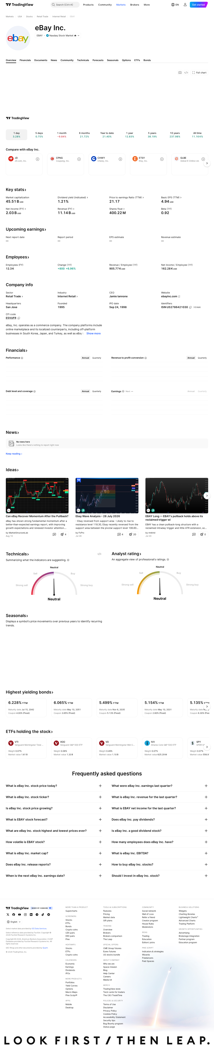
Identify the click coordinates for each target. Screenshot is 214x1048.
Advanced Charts (187, 920)
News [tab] (54, 60)
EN (177, 4)
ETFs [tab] (137, 60)
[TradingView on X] (8, 915)
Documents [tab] (40, 60)
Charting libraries (187, 914)
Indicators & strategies (152, 951)
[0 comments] (54, 534)
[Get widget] (186, 72)
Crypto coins (72, 929)
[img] (75, 35)
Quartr (45, 948)
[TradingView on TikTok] (43, 915)
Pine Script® (71, 995)
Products (88, 4)
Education (147, 939)
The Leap (107, 939)
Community (105, 4)
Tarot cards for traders (114, 992)
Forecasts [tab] (98, 60)
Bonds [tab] (147, 60)
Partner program (186, 939)
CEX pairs (70, 932)
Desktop (70, 1007)
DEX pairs (70, 936)
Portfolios (70, 982)
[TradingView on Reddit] (49, 915)
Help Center (109, 973)
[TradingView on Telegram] (37, 915)
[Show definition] (31, 197)
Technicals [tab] (83, 60)
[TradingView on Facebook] (14, 915)
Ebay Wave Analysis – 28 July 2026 (98, 516)
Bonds (68, 926)
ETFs (68, 923)
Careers (107, 976)
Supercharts (71, 911)
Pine (68, 939)
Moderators (147, 927)
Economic (70, 963)
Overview (107, 929)
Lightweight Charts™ (188, 917)
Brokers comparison (112, 936)
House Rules (148, 923)
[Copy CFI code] (18, 318)
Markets (121, 4)
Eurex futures (109, 951)
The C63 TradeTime (112, 995)
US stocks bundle (111, 954)
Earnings (70, 967)
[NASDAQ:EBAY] (8, 510)
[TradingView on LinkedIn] (31, 915)
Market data (109, 917)
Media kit (107, 980)
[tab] (85, 358)
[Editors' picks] (79, 480)
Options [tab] (126, 60)
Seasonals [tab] (113, 60)
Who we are (108, 963)
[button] (95, 5)
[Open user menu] (185, 5)
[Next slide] (207, 495)
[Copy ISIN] (190, 307)
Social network (149, 911)
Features (107, 911)
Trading (145, 936)
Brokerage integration (189, 936)
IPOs (68, 973)
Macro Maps (71, 992)
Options (69, 989)
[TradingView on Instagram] (25, 915)
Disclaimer (108, 1007)
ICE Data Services (39, 928)
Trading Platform (187, 923)
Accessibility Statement (114, 1017)
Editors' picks (148, 942)
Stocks (69, 920)
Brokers (134, 4)
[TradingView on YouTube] (19, 915)
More (147, 4)
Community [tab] (67, 60)
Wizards (146, 954)
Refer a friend (148, 917)
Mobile (69, 1004)
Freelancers (147, 958)
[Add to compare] (37, 159)
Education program (188, 942)
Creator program (150, 920)
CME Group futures (112, 948)
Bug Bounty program (113, 1023)
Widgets (183, 911)
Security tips (109, 1020)
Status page (109, 1027)
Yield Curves (71, 985)
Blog (105, 970)
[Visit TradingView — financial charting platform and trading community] (17, 118)
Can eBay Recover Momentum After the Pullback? (37, 516)
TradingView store (111, 989)
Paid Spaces (148, 961)
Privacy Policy (110, 1010)
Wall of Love (148, 914)
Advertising (184, 932)
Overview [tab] (11, 60)
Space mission (110, 967)
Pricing (106, 914)
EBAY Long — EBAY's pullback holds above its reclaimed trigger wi (174, 518)
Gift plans (107, 920)
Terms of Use (109, 1004)
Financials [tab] (25, 60)
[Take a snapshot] (180, 72)
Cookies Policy (110, 1014)
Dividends (70, 970)
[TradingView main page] (19, 5)
